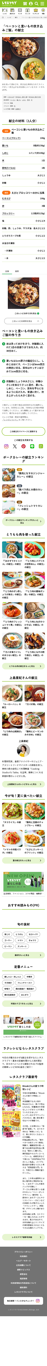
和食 (11, 103)
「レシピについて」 (10, 419)
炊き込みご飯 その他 (35, 97)
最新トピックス (23, 1269)
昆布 (28, 100)
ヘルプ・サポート (23, 1260)
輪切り (31, 360)
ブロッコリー (8, 213)
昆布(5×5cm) (8, 167)
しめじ (24, 100)
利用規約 (23, 1256)
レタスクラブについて (23, 1292)
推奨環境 (23, 1278)
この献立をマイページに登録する (23, 431)
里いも (19, 100)
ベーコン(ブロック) (11, 138)
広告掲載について (23, 1265)
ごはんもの (11, 97)
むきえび (6, 198)
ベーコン (12, 100)
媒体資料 (23, 1287)
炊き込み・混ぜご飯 (21, 97)
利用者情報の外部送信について (23, 1283)
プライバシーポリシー (23, 1251)
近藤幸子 (18, 109)
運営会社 (23, 1274)
